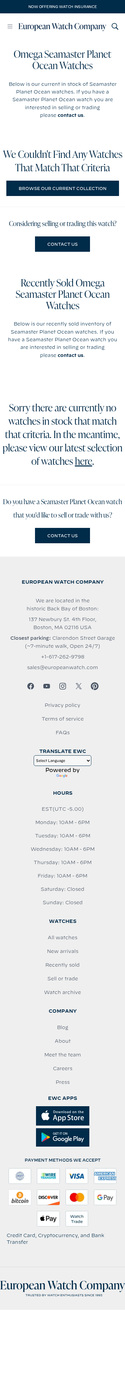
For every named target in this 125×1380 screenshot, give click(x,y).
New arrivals (62, 951)
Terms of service (63, 719)
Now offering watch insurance (62, 7)
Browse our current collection (63, 188)
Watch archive (62, 992)
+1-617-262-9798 (62, 656)
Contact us (62, 244)
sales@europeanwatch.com (62, 667)
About (63, 1041)
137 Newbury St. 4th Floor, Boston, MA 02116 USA (62, 623)
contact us (70, 115)
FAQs (63, 732)
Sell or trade (62, 978)
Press (63, 1082)
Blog (62, 1027)
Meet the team (62, 1054)
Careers (62, 1068)
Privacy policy (62, 705)
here (83, 462)
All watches (62, 937)
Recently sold (62, 965)
